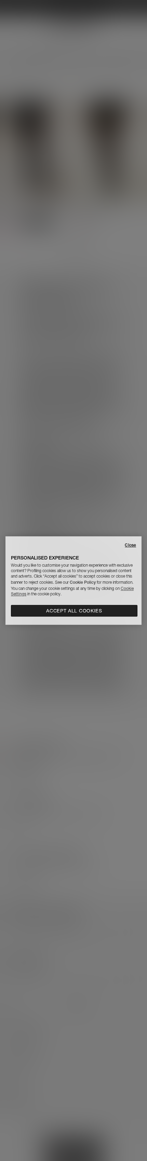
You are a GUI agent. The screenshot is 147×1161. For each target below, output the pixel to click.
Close (130, 545)
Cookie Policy (83, 582)
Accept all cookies (74, 611)
